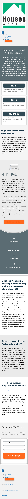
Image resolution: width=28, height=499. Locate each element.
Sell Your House (8, 41)
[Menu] (3, 32)
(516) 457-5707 (9, 484)
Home (6, 34)
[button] (14, 222)
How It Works (8, 36)
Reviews (7, 39)
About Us (7, 37)
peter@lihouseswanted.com (11, 490)
